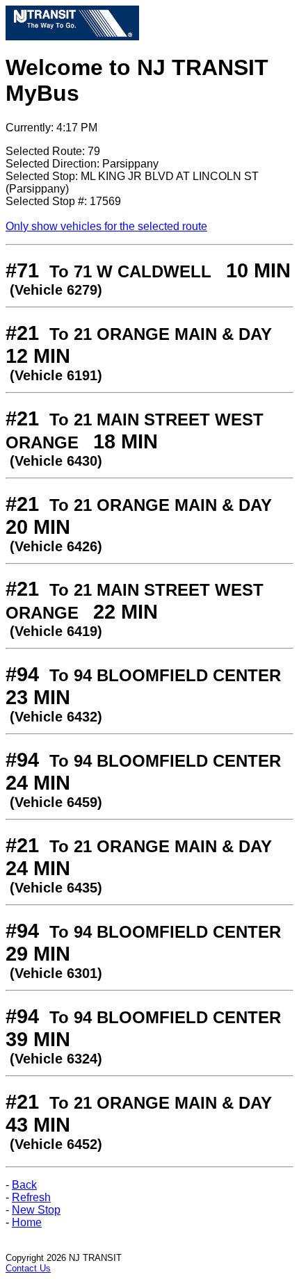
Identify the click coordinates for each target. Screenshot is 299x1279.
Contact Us (28, 1268)
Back (24, 1185)
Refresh (31, 1197)
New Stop (36, 1210)
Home (27, 1222)
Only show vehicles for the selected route (106, 226)
